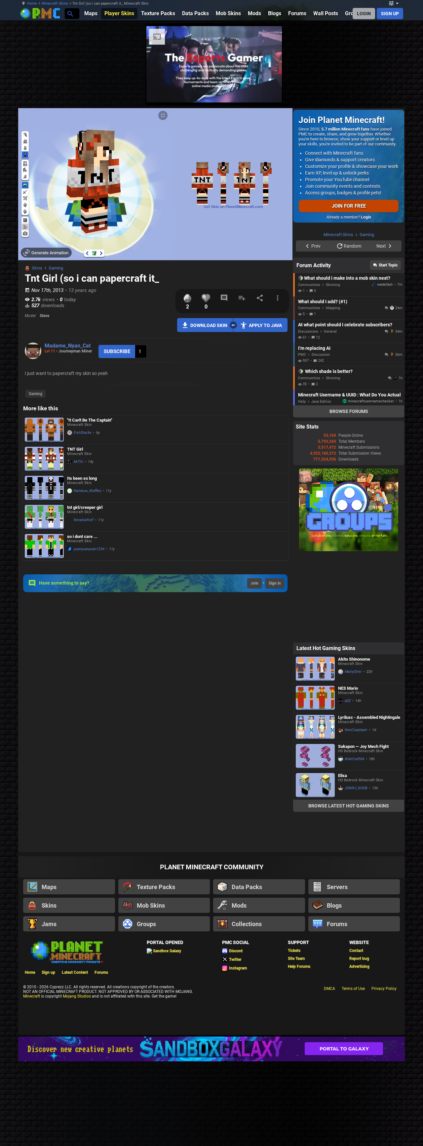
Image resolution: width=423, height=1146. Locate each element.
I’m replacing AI (314, 431)
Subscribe (117, 351)
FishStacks (83, 432)
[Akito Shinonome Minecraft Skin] (315, 752)
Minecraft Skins (55, 3)
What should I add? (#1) (322, 385)
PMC (302, 438)
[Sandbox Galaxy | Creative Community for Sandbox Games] (211, 1132)
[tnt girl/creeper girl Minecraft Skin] (44, 517)
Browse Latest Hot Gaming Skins (348, 889)
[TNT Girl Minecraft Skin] (44, 459)
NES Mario (348, 771)
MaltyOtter (353, 755)
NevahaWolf (84, 520)
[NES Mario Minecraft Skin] (315, 781)
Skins (37, 268)
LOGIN (364, 13)
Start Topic (388, 349)
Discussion (321, 438)
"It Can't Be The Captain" (89, 420)
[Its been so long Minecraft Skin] (44, 488)
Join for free (349, 206)
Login (366, 217)
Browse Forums (348, 495)
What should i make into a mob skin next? (347, 361)
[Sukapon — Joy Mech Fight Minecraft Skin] (315, 840)
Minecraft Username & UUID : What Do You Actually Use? (349, 478)
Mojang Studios (77, 1080)
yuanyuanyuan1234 (89, 549)
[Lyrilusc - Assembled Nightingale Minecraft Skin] (315, 810)
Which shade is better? (329, 455)
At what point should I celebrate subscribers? (345, 408)
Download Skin (208, 325)
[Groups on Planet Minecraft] (348, 633)
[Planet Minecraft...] (69, 13)
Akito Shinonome (354, 742)
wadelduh (385, 368)
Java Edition (321, 485)
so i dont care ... (82, 536)
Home (32, 3)
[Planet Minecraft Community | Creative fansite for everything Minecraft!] (66, 1035)
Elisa (342, 859)
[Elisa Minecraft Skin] (315, 869)
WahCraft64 (354, 842)
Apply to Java (265, 325)
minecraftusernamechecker (371, 485)
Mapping (333, 391)
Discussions (308, 415)
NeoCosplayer (356, 813)
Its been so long (82, 478)
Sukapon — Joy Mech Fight (363, 830)
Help (302, 485)
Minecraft (31, 1080)
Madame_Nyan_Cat (68, 346)
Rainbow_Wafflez (87, 491)
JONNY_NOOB (356, 872)
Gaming (56, 268)
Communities (309, 368)
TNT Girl (75, 449)
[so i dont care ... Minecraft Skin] (44, 546)
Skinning (333, 368)
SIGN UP (390, 13)
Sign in (275, 583)
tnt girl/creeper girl (84, 507)
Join (254, 583)
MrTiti (78, 462)
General (330, 415)
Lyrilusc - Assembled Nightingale (369, 800)
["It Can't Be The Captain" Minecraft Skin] (44, 430)
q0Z (348, 784)
